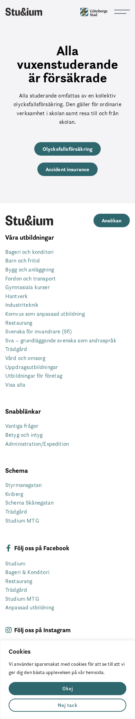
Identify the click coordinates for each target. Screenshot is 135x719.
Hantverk (16, 296)
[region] (67, 679)
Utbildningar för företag (33, 375)
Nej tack (68, 705)
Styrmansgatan (23, 485)
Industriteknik (21, 305)
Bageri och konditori (29, 252)
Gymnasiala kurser (27, 287)
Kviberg (14, 494)
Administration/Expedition (37, 444)
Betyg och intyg (24, 435)
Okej (67, 688)
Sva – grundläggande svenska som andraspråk (60, 340)
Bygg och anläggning (29, 269)
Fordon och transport (30, 278)
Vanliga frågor (21, 426)
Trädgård (16, 349)
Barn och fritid (22, 260)
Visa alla (15, 384)
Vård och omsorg (25, 358)
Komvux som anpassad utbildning (45, 314)
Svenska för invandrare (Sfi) (38, 331)
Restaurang (19, 323)
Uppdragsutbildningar (31, 367)
